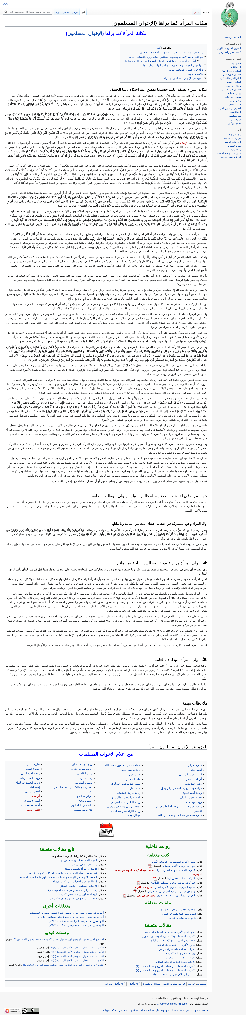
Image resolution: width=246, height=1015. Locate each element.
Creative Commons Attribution (172, 1004)
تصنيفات (201, 983)
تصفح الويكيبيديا (151, 983)
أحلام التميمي (32, 791)
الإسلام (184, 142)
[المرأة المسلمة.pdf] (155, 878)
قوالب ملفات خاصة (174, 983)
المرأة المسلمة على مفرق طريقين (176, 949)
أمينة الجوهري (32, 800)
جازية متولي (33, 764)
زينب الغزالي (194, 765)
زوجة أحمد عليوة (192, 792)
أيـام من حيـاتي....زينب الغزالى (179, 891)
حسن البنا (172, 878)
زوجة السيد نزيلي (30, 778)
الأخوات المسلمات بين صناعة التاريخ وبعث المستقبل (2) (165, 970)
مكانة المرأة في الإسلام (84, 864)
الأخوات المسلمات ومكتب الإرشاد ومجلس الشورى (168, 936)
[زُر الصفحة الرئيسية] (229, 15)
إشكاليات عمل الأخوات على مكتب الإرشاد (75, 881)
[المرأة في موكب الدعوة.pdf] (138, 882)
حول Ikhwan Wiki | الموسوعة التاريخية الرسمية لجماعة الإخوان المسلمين (154, 1010)
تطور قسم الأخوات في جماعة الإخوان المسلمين (169, 932)
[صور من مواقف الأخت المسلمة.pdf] (150, 865)
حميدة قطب (33, 768)
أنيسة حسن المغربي (190, 774)
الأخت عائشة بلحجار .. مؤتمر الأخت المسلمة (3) (78, 956)
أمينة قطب (195, 769)
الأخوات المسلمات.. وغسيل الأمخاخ (78, 885)
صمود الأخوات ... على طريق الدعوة (176, 944)
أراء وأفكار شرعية (115, 983)
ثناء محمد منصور (83, 809)
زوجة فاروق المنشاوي (128, 792)
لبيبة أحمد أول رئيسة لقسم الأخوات (78, 894)
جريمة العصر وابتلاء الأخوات (180, 953)
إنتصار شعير (33, 809)
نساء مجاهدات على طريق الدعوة (178, 909)
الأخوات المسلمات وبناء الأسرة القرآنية (175, 870)
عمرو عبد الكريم (143, 887)
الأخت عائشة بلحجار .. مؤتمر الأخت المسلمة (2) (78, 951)
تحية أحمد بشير (193, 783)
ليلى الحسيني (132, 779)
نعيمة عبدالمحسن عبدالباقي (125, 783)
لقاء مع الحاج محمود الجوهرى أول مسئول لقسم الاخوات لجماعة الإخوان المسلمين (60, 939)
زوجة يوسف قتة (192, 802)
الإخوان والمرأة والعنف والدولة (81, 868)
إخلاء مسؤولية (109, 1010)
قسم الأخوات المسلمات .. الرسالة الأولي (174, 861)
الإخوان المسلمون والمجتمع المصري (176, 895)
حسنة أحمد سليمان (191, 797)
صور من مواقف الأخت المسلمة (179, 865)
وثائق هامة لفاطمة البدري (182, 918)
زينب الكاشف (84, 773)
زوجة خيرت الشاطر (81, 768)
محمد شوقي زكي (146, 895)
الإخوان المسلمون (84, 33)
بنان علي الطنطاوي (81, 805)
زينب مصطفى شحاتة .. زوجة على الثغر (179, 815)
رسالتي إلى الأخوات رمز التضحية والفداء (174, 974)
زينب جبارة (86, 778)
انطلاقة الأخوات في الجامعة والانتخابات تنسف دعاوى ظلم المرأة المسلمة (58, 877)
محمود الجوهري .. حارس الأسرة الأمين (175, 887)
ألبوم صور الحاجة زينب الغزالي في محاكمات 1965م (76, 921)
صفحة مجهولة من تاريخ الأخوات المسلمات (173, 940)
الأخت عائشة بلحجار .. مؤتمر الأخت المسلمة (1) (78, 947)
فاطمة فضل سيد (130, 769)
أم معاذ (36, 796)
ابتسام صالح (85, 800)
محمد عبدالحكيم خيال (141, 870)
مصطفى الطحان (160, 882)
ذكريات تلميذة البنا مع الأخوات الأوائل (175, 961)
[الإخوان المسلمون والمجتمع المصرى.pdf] (124, 895)
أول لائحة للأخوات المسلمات (180, 957)
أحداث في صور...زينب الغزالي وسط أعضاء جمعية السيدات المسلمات (67, 912)
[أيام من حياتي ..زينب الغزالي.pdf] (135, 891)
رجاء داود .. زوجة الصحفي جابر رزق (181, 788)
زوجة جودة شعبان (82, 764)
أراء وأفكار (134, 983)
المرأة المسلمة (187, 878)
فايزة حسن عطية (130, 774)
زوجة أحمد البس (30, 773)
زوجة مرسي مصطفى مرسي (123, 806)
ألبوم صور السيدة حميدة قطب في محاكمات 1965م (76, 925)
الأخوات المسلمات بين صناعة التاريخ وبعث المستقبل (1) (165, 966)
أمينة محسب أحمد (29, 805)
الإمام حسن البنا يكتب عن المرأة (178, 913)
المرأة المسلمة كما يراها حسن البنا (78, 860)
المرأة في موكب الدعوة (183, 882)
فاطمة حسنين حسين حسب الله (122, 765)
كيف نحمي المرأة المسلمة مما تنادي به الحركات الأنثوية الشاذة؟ (63, 873)
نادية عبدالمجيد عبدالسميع (126, 797)
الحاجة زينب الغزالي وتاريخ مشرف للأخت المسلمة (70, 898)
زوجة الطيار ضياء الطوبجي (125, 802)
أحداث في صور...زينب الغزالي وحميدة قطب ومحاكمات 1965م (71, 916)
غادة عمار (135, 788)
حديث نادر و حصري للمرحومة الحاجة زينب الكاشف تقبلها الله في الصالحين (64, 964)
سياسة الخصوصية (199, 1010)
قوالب (191, 983)
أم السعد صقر (194, 779)
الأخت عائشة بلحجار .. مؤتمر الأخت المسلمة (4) (78, 960)
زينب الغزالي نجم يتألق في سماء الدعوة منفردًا (72, 890)
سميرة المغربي (83, 782)
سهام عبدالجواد (83, 796)
